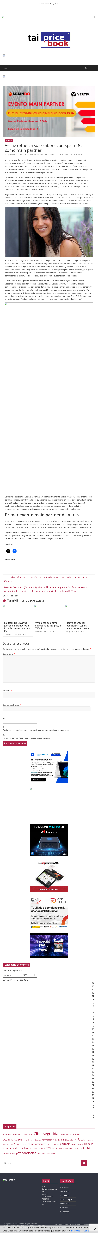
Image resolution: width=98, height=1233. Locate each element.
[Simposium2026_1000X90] (49, 55)
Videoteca (64, 1203)
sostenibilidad (83, 1148)
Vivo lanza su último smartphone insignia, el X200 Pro (48, 625)
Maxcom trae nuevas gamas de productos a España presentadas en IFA (17, 627)
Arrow (25, 1134)
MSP (25, 1144)
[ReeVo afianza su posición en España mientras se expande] (80, 606)
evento (22, 1139)
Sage (60, 1148)
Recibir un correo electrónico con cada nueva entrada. (26, 738)
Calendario (64, 1211)
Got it (86, 1230)
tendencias (27, 1152)
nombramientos (36, 1144)
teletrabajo (14, 1154)
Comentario (9, 654)
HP (75, 1140)
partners (65, 1144)
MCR (4, 1144)
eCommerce (10, 1139)
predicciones (77, 1144)
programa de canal (14, 1148)
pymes (28, 1148)
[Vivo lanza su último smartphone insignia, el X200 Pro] (49, 606)
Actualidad (64, 1187)
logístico (82, 1140)
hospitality (69, 1140)
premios (88, 1144)
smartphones (67, 1148)
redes (35, 1148)
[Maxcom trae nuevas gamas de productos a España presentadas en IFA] (18, 606)
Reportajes (64, 1195)
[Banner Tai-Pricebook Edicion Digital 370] (48, 17)
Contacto (64, 1207)
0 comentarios (52, 154)
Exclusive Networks (34, 1140)
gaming (62, 1139)
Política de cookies (88, 1225)
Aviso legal (58, 1225)
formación (47, 1139)
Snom (74, 1148)
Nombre (7, 690)
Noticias (9, 141)
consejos (68, 1134)
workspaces (45, 1153)
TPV (38, 1154)
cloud (63, 1134)
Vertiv (80, 154)
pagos (56, 1144)
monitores (19, 1144)
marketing (89, 1140)
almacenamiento (16, 1134)
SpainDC (74, 154)
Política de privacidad (72, 1225)
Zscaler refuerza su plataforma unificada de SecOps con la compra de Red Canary (46, 579)
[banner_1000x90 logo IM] (49, 76)
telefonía (6, 1154)
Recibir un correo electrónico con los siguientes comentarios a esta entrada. (36, 730)
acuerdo (6, 1134)
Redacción (29, 154)
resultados (41, 1148)
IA (78, 1139)
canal (30, 1134)
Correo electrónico (12, 705)
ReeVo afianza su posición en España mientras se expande (77, 625)
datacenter (66, 154)
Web (5, 718)
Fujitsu (55, 1140)
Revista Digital (66, 1199)
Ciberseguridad (47, 1133)
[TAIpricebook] (9, 1180)
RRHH (55, 1148)
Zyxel (52, 1153)
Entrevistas (64, 1191)
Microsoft (11, 1144)
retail (48, 1148)
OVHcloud (50, 1144)
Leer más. (75, 1230)
